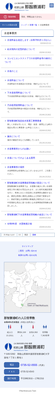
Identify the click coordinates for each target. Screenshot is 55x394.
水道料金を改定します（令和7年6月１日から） (29, 40)
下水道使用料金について (19, 93)
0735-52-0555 (29, 364)
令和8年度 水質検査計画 (19, 224)
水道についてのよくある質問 (21, 158)
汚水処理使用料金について (20, 105)
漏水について (13, 136)
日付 (34, 235)
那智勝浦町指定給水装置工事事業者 (24, 121)
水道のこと (12, 71)
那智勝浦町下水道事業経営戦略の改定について (29, 214)
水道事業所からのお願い (19, 149)
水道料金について (15, 80)
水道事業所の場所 (15, 167)
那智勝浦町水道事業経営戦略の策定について (28, 183)
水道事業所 (44, 25)
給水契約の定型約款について (21, 49)
